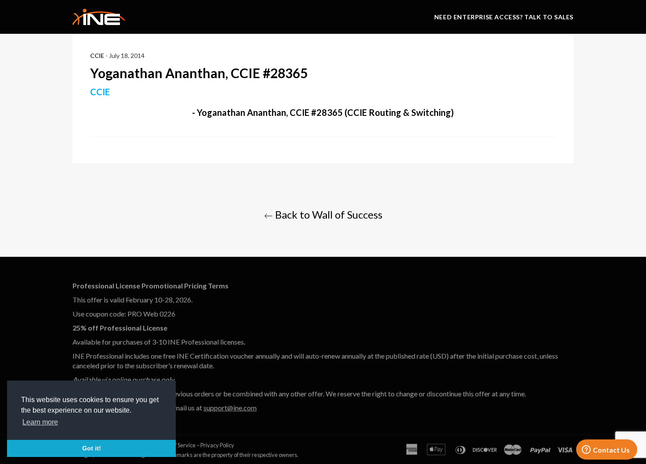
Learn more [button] (40, 422)
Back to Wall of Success (327, 214)
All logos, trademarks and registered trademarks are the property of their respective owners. (185, 454)
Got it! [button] (91, 448)
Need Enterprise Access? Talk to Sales (503, 17)
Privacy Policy (217, 445)
